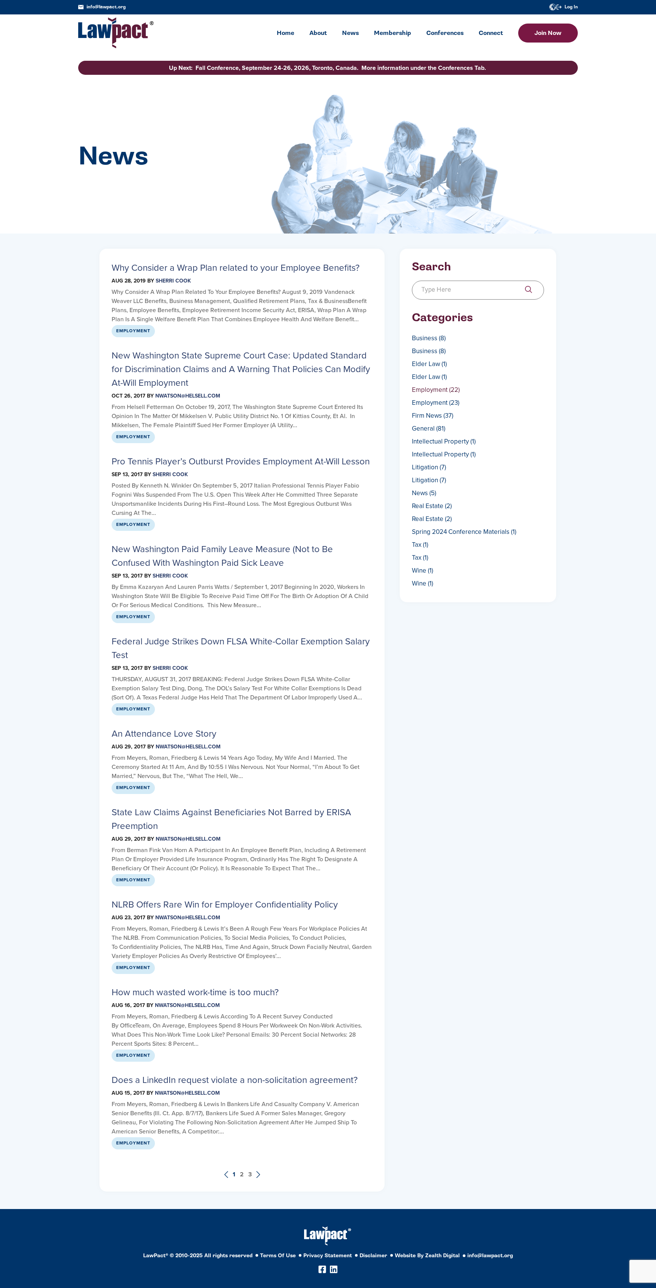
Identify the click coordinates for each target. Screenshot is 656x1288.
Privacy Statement (327, 1255)
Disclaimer (373, 1255)
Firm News (432, 415)
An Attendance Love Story (164, 733)
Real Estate (432, 506)
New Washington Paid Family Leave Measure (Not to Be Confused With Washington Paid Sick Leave (222, 556)
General (428, 428)
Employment (133, 330)
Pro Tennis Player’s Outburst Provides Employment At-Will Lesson (241, 461)
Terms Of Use (278, 1255)
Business (429, 338)
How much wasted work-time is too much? (195, 992)
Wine (422, 570)
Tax (420, 544)
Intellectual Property (444, 441)
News (424, 493)
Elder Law (429, 364)
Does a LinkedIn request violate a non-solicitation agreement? (235, 1080)
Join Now (548, 33)
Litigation (429, 467)
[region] (580, 1236)
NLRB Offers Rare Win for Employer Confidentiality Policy (225, 904)
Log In (571, 7)
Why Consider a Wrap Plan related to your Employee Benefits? (236, 268)
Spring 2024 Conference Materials (464, 532)
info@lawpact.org (106, 7)
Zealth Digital (442, 1255)
